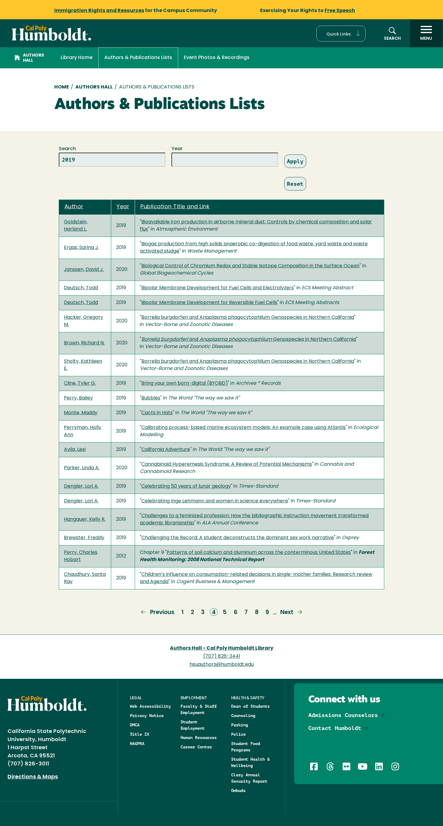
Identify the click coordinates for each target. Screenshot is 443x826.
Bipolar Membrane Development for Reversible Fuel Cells (209, 302)
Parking (239, 724)
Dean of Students (250, 706)
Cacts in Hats (157, 413)
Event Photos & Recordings (217, 57)
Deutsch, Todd (81, 288)
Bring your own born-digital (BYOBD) (184, 383)
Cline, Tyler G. (80, 383)
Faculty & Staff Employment (199, 709)
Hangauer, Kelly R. (84, 519)
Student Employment (193, 725)
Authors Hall (33, 58)
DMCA (135, 724)
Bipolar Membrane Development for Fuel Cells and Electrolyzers (217, 288)
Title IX (139, 734)
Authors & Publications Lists (138, 57)
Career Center (196, 746)
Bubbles (150, 398)
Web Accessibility (150, 706)
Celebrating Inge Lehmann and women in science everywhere (214, 501)
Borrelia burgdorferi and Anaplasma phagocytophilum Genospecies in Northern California (247, 317)
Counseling (243, 715)
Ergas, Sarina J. (81, 247)
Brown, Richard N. (84, 343)
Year (177, 149)
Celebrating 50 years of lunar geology (186, 486)
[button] (341, 34)
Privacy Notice (147, 715)
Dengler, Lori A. (81, 486)
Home (61, 87)
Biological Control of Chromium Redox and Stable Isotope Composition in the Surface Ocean (250, 266)
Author (73, 207)
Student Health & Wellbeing (250, 762)
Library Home (77, 57)
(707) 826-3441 (221, 656)
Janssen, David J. (84, 269)
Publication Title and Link (174, 207)
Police (238, 734)
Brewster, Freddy (84, 538)
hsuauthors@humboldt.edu (222, 664)
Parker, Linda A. (81, 468)
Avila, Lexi (75, 449)
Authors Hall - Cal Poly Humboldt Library (221, 648)
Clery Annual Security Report (249, 778)
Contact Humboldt (334, 728)
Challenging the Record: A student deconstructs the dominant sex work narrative (237, 538)
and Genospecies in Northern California (248, 339)
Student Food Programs (245, 746)
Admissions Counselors (343, 715)
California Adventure (165, 449)
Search (67, 149)
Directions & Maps (33, 777)
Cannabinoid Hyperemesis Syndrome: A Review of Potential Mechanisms (226, 464)
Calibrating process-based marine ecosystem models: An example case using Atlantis (243, 427)
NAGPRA (137, 743)
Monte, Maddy (80, 413)
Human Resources (199, 737)
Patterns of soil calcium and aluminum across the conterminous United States (259, 552)
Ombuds (238, 790)
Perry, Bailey (78, 398)
